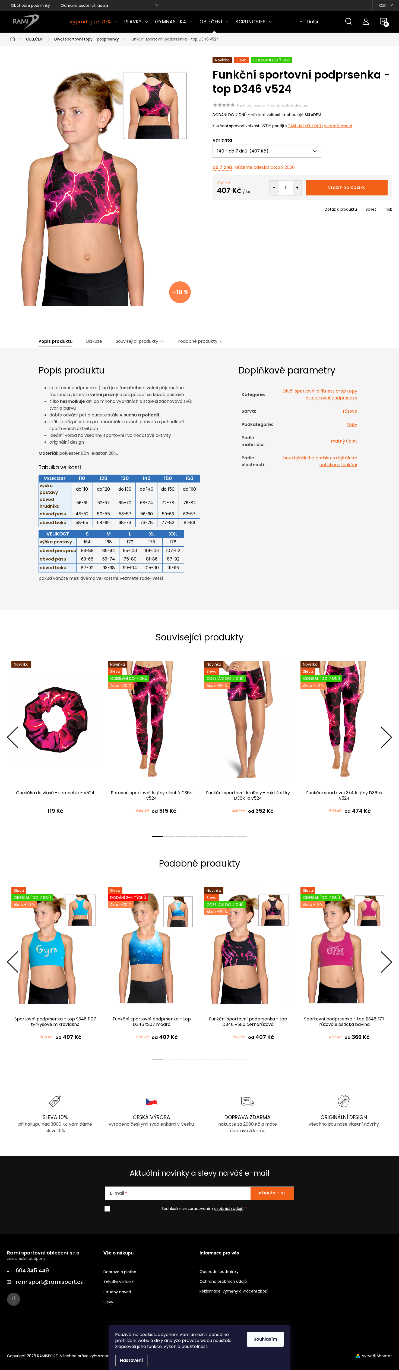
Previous (12, 737)
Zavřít (243, 207)
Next (386, 737)
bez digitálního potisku (307, 458)
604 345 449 (32, 1270)
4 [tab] (193, 836)
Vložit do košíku (347, 187)
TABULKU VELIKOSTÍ (305, 126)
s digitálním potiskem (338, 461)
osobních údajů (228, 1208)
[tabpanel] (55, 743)
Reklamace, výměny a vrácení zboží (233, 1291)
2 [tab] (169, 836)
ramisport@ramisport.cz (49, 1282)
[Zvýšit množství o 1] (297, 187)
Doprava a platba (119, 1272)
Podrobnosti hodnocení (288, 105)
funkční (349, 465)
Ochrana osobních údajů (84, 5)
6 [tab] (217, 836)
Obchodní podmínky (30, 5)
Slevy (108, 1302)
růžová (350, 411)
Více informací (338, 126)
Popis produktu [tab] (55, 341)
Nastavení (131, 1360)
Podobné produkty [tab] (197, 341)
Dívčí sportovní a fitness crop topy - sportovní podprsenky (320, 394)
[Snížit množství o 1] (274, 187)
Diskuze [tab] (94, 341)
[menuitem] (93, 22)
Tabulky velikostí (118, 1282)
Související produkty (137, 341)
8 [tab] (241, 836)
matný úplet (344, 441)
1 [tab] (157, 836)
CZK (383, 5)
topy (352, 424)
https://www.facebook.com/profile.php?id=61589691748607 (13, 1299)
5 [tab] (205, 836)
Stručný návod (117, 1292)
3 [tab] (181, 836)
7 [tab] (229, 836)
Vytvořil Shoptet (377, 1356)
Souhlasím (265, 1339)
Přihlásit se (272, 1193)
